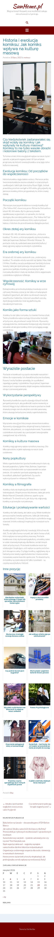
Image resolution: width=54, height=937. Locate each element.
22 (38, 885)
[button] (27, 30)
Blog (11, 793)
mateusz (27, 57)
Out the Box (30, 929)
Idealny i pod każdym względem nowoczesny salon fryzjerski (13, 807)
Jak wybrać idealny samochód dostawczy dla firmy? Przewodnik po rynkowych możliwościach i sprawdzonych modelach (27, 832)
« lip (4, 897)
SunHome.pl (27, 6)
